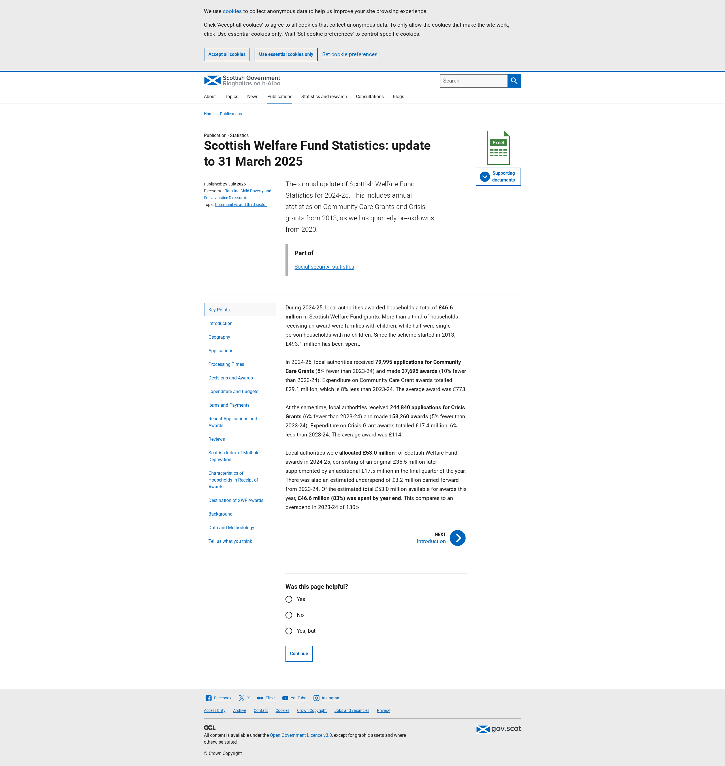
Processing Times (226, 364)
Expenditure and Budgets (233, 391)
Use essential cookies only (286, 54)
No (300, 615)
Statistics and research (324, 96)
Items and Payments (229, 405)
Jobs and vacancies (351, 710)
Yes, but (306, 631)
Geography (219, 337)
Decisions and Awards (230, 378)
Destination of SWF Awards (235, 500)
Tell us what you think (230, 541)
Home (209, 113)
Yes (301, 599)
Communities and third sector (241, 204)
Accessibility (214, 710)
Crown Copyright (312, 710)
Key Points (219, 310)
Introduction (220, 323)
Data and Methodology (231, 527)
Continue (299, 653)
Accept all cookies (227, 54)
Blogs (398, 96)
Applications (220, 350)
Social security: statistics (324, 266)
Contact (261, 710)
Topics (231, 96)
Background (220, 514)
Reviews (216, 439)
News (252, 96)
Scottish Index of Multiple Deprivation (233, 456)
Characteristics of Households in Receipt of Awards (233, 479)
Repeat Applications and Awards (232, 422)
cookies (232, 11)
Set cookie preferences (350, 54)
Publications (279, 96)
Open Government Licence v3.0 (301, 735)
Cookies (282, 710)
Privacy (383, 710)
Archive (239, 710)
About (210, 96)
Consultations (370, 96)
